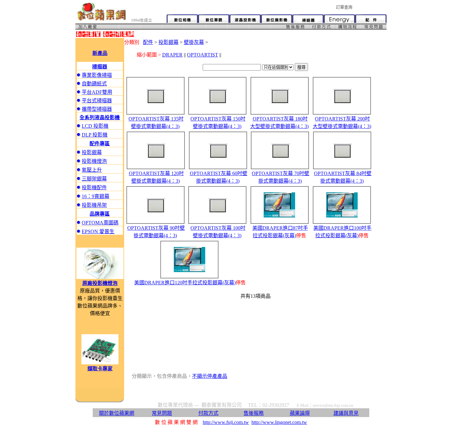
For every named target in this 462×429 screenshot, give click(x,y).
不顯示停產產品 (209, 376)
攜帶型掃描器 (97, 109)
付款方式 (208, 413)
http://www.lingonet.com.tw (279, 422)
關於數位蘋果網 (116, 413)
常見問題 (162, 413)
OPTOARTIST (202, 54)
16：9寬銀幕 (95, 196)
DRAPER (172, 54)
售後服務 (254, 413)
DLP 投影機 (94, 134)
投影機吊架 (94, 205)
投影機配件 (94, 187)
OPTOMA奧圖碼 (100, 222)
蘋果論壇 (300, 413)
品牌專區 (100, 214)
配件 (148, 42)
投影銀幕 (92, 152)
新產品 (99, 53)
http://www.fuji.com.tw (226, 422)
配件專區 (100, 143)
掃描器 (99, 66)
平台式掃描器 (97, 100)
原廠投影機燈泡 (100, 283)
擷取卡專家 (100, 368)
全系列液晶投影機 (100, 117)
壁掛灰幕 (194, 42)
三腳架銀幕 (94, 178)
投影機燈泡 (94, 161)
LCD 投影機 (95, 126)
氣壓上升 (92, 170)
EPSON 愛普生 (98, 231)
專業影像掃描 (97, 75)
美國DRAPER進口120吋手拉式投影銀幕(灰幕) (185, 282)
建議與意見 (346, 413)
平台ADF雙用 (97, 92)
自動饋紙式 (94, 83)
